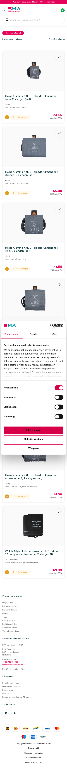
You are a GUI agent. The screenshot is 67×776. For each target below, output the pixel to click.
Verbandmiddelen (9, 628)
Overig (5, 613)
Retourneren (7, 690)
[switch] (59, 397)
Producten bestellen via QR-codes (16, 697)
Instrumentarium (9, 610)
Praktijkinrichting (9, 624)
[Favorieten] (57, 10)
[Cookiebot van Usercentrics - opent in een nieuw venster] (49, 325)
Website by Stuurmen (33, 762)
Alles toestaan (33, 430)
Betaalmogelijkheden (11, 683)
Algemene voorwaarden (33, 753)
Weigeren (33, 448)
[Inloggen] (52, 10)
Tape (4, 617)
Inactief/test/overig (10, 606)
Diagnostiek (7, 603)
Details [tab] (33, 334)
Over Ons (6, 694)
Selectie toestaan (33, 439)
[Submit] (7, 20)
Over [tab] (55, 334)
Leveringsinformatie (10, 686)
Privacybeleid (33, 748)
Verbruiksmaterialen (10, 631)
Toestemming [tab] (12, 334)
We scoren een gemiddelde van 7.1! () (34, 2)
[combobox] (33, 20)
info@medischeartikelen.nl (13, 665)
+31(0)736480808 (10, 662)
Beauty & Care (8, 620)
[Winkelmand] (63, 10)
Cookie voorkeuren (33, 758)
